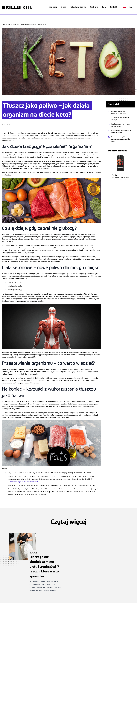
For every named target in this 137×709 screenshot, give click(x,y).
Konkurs (94, 7)
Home (3, 24)
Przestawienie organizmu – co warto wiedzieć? (121, 131)
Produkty (52, 7)
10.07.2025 (45, 572)
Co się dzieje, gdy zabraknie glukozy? (120, 118)
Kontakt (113, 7)
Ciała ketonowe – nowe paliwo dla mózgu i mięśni (121, 125)
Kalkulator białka (78, 7)
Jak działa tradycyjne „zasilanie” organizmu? (118, 112)
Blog (103, 7)
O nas (63, 7)
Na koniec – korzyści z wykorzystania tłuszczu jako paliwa (120, 139)
